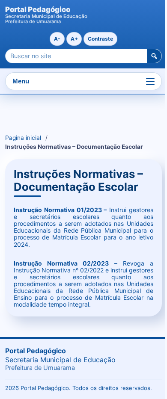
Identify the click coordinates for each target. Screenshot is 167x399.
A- (57, 38)
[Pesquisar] (154, 56)
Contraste (100, 38)
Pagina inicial (23, 137)
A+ (74, 38)
